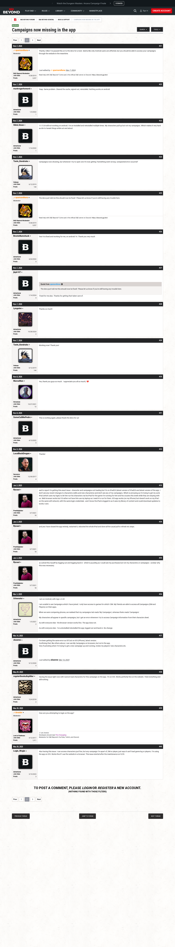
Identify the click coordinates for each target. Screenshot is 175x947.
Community (76, 11)
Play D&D (29, 11)
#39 (160, 708)
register (105, 788)
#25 (160, 193)
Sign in (145, 11)
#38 (160, 672)
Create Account (162, 11)
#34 (160, 522)
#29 (160, 340)
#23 (160, 121)
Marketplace (95, 11)
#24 (160, 157)
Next (39, 40)
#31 (160, 413)
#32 (160, 449)
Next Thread (155, 816)
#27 (160, 268)
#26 (160, 232)
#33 (160, 485)
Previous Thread (21, 816)
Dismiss (119, 3)
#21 (160, 46)
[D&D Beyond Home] (11, 10)
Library (59, 11)
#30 (160, 377)
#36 (160, 594)
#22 (160, 84)
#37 (160, 636)
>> (62, 284)
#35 (160, 558)
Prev (15, 40)
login (87, 788)
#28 (160, 304)
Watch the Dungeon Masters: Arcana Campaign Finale (81, 3)
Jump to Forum (87, 816)
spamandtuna (55, 284)
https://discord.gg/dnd (99, 75)
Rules (44, 11)
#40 (160, 747)
